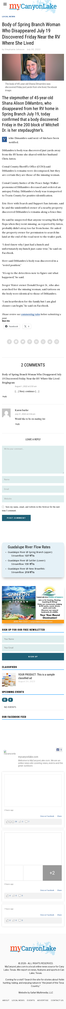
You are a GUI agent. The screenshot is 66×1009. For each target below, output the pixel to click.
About (5, 1000)
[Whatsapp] (43, 341)
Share (59, 816)
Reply (4, 396)
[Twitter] (22, 341)
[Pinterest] (29, 341)
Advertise (43, 1000)
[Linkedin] (36, 341)
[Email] (56, 341)
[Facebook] (9, 341)
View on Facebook (47, 816)
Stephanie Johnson (15, 49)
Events (31, 1000)
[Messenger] (16, 341)
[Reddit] (49, 341)
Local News (8, 16)
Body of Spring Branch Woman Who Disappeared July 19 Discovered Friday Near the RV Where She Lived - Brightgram (32, 378)
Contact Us (57, 1000)
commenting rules (30, 314)
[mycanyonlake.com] (10, 752)
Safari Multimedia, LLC (41, 992)
